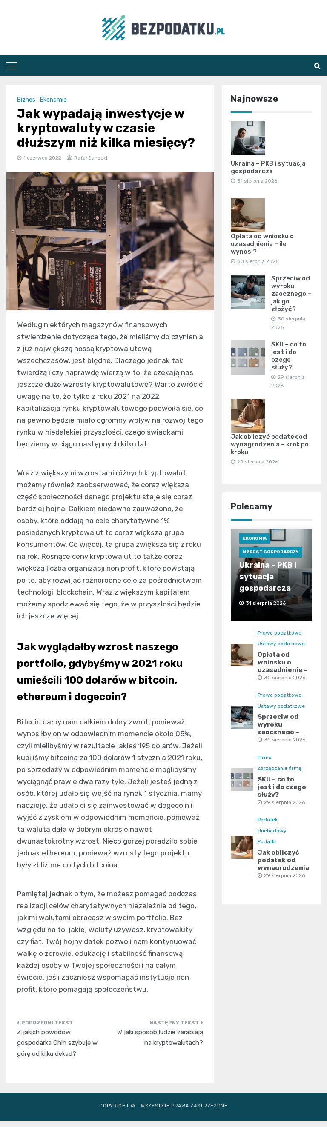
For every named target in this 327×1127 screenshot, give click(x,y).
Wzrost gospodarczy (270, 552)
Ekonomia (53, 99)
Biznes (26, 99)
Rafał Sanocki (90, 158)
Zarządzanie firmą (279, 768)
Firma (265, 758)
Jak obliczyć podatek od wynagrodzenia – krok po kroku (270, 444)
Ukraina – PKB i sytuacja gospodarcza (268, 167)
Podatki (267, 841)
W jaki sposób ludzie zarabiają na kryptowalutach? (160, 1037)
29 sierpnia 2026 (284, 802)
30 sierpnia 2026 (284, 678)
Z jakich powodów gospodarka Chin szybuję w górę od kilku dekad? (57, 1043)
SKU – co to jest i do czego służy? (288, 355)
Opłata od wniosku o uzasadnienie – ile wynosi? (262, 243)
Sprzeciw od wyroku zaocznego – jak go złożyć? (291, 294)
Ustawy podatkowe (281, 643)
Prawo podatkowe (279, 633)
